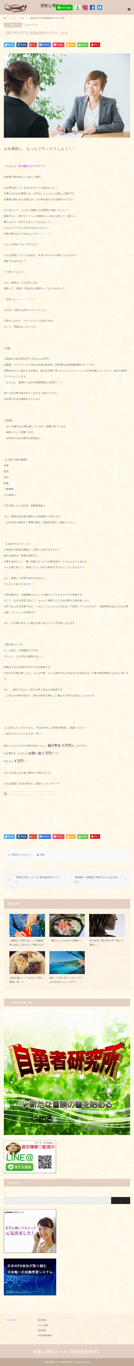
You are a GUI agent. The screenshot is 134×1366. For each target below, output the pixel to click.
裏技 (13, 25)
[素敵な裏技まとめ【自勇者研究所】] (19, 5)
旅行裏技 (42, 1320)
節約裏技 (42, 1330)
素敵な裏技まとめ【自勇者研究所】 (67, 1351)
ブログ (13, 18)
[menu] (129, 9)
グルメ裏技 (43, 1325)
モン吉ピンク (25, 854)
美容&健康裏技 (45, 1335)
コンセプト (11, 1320)
